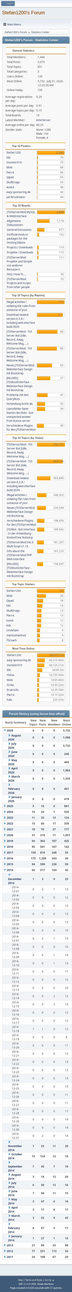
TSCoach (11, 640)
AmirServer (43, 120)
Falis (9, 700)
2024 (10, 812)
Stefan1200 (13, 152)
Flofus (10, 675)
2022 (10, 823)
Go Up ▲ (49, 1279)
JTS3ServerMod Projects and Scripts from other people (19, 283)
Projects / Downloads (20, 247)
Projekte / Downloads (20, 252)
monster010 (14, 162)
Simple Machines (45, 1284)
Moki (9, 167)
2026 (10, 730)
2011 (10, 1257)
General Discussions (19, 230)
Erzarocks (13, 690)
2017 (10, 852)
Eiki (8, 157)
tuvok (9, 620)
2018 (10, 847)
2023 (10, 818)
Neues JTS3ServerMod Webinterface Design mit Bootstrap (20, 369)
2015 (10, 864)
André (10, 187)
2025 (10, 806)
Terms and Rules (33, 1279)
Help (20, 1279)
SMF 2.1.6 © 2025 (27, 1284)
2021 (10, 829)
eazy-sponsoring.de (18, 192)
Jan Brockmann (15, 197)
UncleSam (12, 630)
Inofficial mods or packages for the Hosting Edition (17, 238)
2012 (10, 1251)
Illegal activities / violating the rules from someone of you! (20, 306)
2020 (10, 835)
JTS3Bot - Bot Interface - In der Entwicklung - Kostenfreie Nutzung (21, 533)
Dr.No (10, 685)
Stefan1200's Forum (23, 12)
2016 (10, 858)
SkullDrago (13, 182)
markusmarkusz (16, 635)
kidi (8, 625)
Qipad (10, 177)
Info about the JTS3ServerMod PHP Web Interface (19, 555)
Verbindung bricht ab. (19, 404)
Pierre (10, 172)
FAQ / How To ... (16, 274)
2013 (10, 1245)
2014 (10, 870)
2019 (10, 841)
